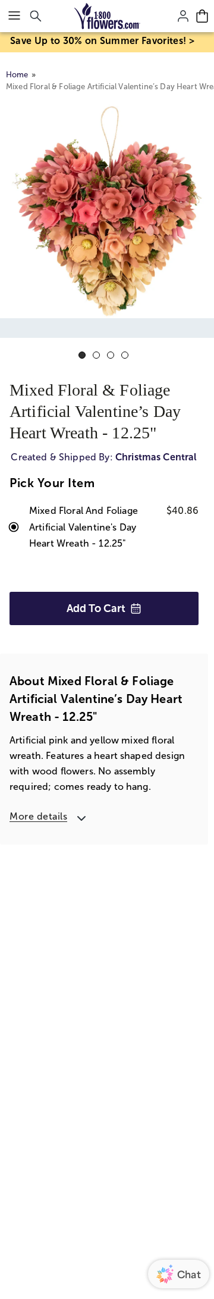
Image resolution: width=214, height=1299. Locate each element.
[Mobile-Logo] (107, 16)
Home (17, 74)
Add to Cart (96, 608)
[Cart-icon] (202, 16)
